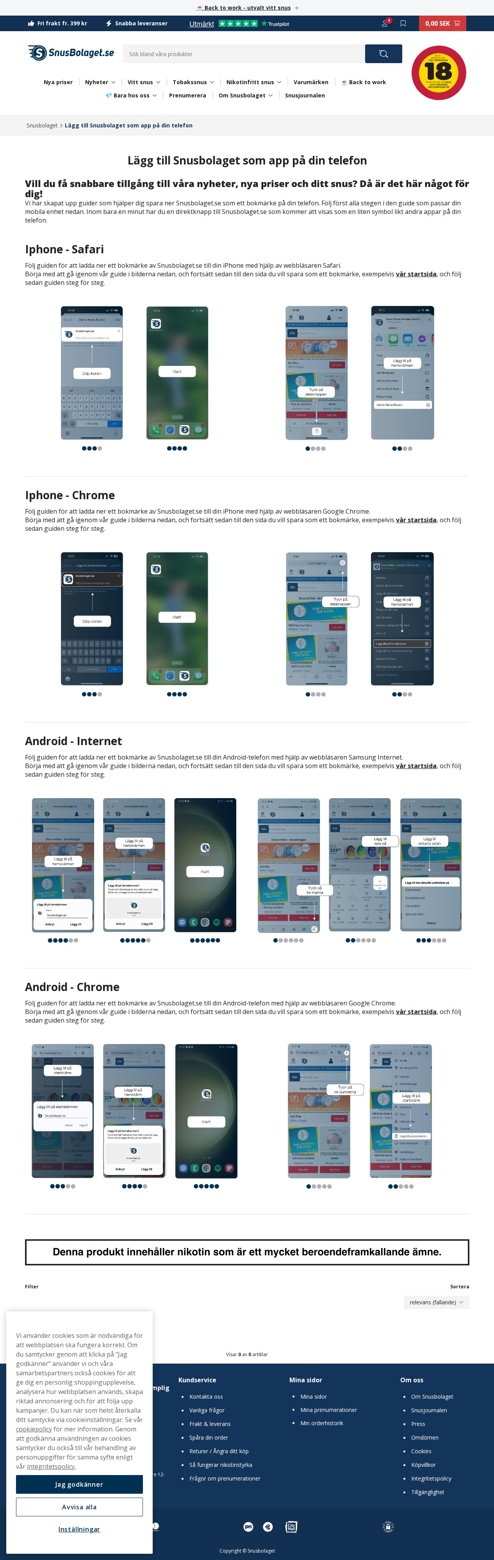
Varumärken (311, 82)
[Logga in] (385, 23)
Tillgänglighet (427, 1492)
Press (418, 1423)
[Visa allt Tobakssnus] (212, 82)
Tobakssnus (190, 82)
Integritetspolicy (431, 1478)
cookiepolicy (34, 1429)
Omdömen (425, 1437)
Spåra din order (208, 1437)
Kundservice (197, 1380)
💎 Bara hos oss (127, 95)
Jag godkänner (79, 1484)
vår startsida (416, 274)
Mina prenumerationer (328, 1409)
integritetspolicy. (51, 1466)
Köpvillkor (423, 1464)
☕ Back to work (363, 82)
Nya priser (58, 82)
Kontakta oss (206, 1396)
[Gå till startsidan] (71, 53)
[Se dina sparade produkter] (403, 23)
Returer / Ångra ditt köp (219, 1451)
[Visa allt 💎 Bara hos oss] (155, 95)
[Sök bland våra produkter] (383, 53)
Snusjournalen (305, 95)
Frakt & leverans (210, 1423)
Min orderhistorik (321, 1423)
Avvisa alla (79, 1507)
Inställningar (79, 1529)
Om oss (411, 1380)
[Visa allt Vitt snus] (158, 82)
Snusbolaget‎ (42, 125)
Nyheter (96, 82)
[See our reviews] (239, 23)
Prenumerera (187, 95)
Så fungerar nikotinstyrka (220, 1464)
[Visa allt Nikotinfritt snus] (279, 82)
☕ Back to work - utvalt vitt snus (243, 7)
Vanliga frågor (207, 1410)
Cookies (421, 1451)
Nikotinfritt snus (250, 82)
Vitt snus (140, 82)
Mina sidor (305, 1380)
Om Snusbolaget (242, 95)
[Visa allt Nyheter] (113, 82)
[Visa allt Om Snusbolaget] (271, 95)
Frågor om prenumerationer (224, 1478)
